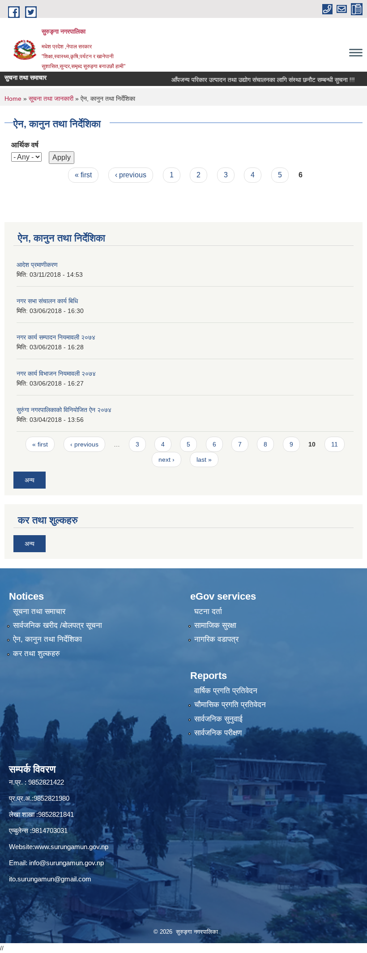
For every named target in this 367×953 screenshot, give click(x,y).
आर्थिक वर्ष (24, 145)
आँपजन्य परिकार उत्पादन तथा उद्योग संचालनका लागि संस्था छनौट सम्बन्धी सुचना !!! (250, 79)
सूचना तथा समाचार (39, 611)
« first (83, 175)
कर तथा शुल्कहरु (36, 653)
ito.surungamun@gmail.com (50, 879)
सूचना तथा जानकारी (51, 98)
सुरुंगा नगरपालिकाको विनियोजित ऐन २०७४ (64, 409)
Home (12, 98)
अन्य (29, 480)
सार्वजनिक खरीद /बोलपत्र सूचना (57, 625)
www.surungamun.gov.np (71, 846)
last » (204, 459)
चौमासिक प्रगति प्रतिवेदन (230, 704)
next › (166, 459)
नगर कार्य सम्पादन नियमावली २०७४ (56, 337)
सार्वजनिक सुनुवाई (218, 719)
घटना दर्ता (208, 611)
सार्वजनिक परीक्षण (218, 733)
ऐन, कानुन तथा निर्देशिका (47, 639)
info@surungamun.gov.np (66, 863)
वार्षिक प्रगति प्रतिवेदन (225, 691)
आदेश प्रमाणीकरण (37, 264)
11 (334, 444)
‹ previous (130, 175)
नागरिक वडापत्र (216, 639)
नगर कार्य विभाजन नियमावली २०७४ (56, 373)
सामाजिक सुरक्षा (215, 625)
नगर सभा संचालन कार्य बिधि (47, 301)
